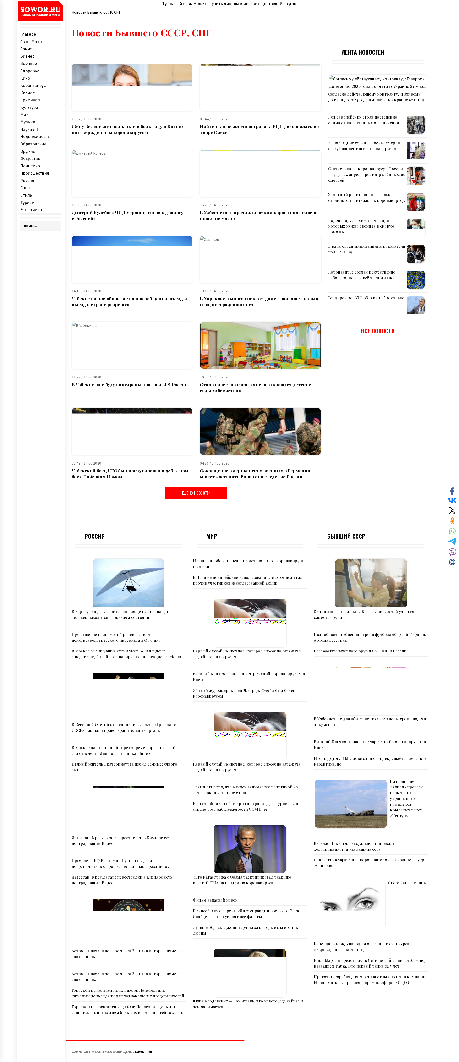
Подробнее (132, 87)
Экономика (31, 209)
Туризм (27, 202)
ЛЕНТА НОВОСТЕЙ (362, 52)
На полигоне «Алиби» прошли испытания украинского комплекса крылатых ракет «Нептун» (406, 798)
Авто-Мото (31, 41)
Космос (27, 92)
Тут (165, 3)
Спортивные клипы (407, 882)
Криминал (30, 100)
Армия (26, 48)
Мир (24, 114)
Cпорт (26, 187)
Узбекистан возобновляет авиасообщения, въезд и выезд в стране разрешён (129, 301)
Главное (28, 34)
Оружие (27, 151)
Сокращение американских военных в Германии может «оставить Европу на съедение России (255, 474)
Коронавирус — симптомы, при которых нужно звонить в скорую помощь (361, 226)
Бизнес (27, 56)
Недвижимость (35, 136)
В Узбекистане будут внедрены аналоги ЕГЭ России (130, 385)
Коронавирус (33, 85)
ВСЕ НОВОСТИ (378, 330)
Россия (27, 180)
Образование (33, 144)
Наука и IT (30, 129)
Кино (25, 78)
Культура (29, 107)
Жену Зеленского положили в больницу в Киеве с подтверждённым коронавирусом (128, 129)
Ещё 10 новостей (196, 493)
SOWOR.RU (143, 1052)
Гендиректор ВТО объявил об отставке (366, 297)
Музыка (27, 122)
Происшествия (34, 173)
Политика (30, 166)
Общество (30, 158)
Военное (28, 63)
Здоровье (29, 70)
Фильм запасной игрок (215, 900)
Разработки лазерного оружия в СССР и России (360, 650)
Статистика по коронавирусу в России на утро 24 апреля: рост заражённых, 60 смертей (367, 174)
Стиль (26, 195)
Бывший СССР (346, 536)
